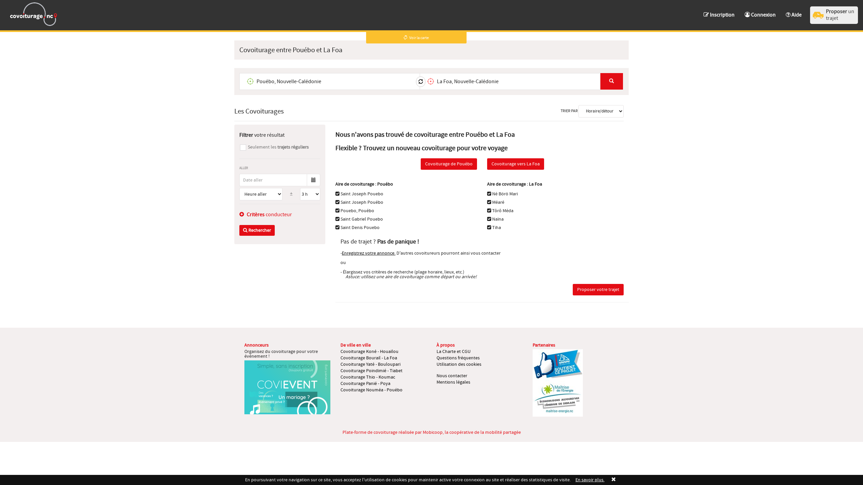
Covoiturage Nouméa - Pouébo (371, 390)
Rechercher (259, 230)
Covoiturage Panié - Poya (365, 384)
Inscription (722, 14)
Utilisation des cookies (459, 364)
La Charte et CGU (454, 352)
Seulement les (278, 147)
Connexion (763, 14)
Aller (243, 168)
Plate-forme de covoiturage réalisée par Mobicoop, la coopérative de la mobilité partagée (432, 432)
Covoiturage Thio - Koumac (367, 377)
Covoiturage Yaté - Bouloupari (370, 364)
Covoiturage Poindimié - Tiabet (371, 371)
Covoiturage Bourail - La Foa (368, 358)
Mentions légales (453, 382)
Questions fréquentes (458, 358)
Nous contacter (452, 376)
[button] (794, 11)
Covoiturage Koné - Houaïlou (369, 352)
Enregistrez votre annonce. (368, 253)
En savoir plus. (589, 480)
